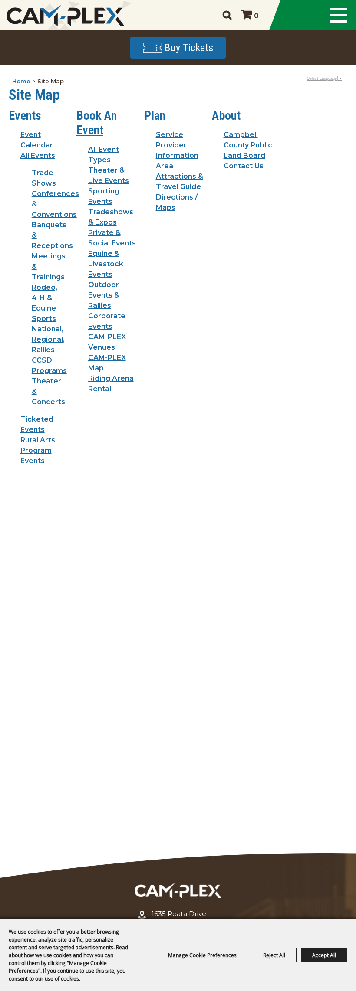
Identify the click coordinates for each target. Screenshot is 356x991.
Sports (44, 318)
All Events (37, 155)
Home (21, 81)
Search (226, 15)
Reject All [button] (274, 955)
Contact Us (244, 166)
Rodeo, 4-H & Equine (44, 297)
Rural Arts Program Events (37, 450)
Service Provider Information (177, 145)
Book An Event (96, 122)
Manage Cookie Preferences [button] (202, 955)
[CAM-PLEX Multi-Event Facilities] (65, 15)
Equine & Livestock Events (105, 263)
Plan (154, 115)
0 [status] (256, 16)
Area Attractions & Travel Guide (179, 176)
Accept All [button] (324, 955)
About (226, 115)
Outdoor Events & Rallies (103, 295)
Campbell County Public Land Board (248, 145)
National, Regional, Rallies (48, 339)
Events (25, 115)
